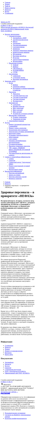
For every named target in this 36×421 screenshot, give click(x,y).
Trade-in (7, 6)
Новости (8, 10)
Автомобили (9, 362)
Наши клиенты (10, 8)
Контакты (8, 353)
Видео (7, 11)
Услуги (7, 366)
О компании (9, 13)
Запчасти (8, 364)
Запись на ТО (5, 22)
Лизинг (7, 4)
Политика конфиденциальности (16, 418)
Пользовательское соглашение (15, 413)
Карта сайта (9, 354)
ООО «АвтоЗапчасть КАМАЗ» (15, 371)
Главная (7, 2)
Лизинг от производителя (13, 351)
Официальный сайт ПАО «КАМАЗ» (17, 373)
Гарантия (8, 368)
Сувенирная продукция (13, 369)
